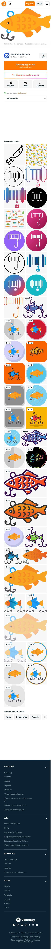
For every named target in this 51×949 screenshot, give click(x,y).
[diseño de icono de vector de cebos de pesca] (15, 416)
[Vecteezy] (3, 3)
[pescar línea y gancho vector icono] (36, 175)
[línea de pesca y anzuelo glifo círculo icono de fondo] (14, 394)
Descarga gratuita (25, 65)
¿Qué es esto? (22, 93)
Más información (12, 98)
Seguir (43, 57)
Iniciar (39, 4)
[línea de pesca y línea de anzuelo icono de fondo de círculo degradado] (14, 372)
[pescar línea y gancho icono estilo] (14, 283)
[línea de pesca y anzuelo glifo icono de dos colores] (14, 349)
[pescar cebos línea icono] (14, 153)
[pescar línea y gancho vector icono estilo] (14, 327)
